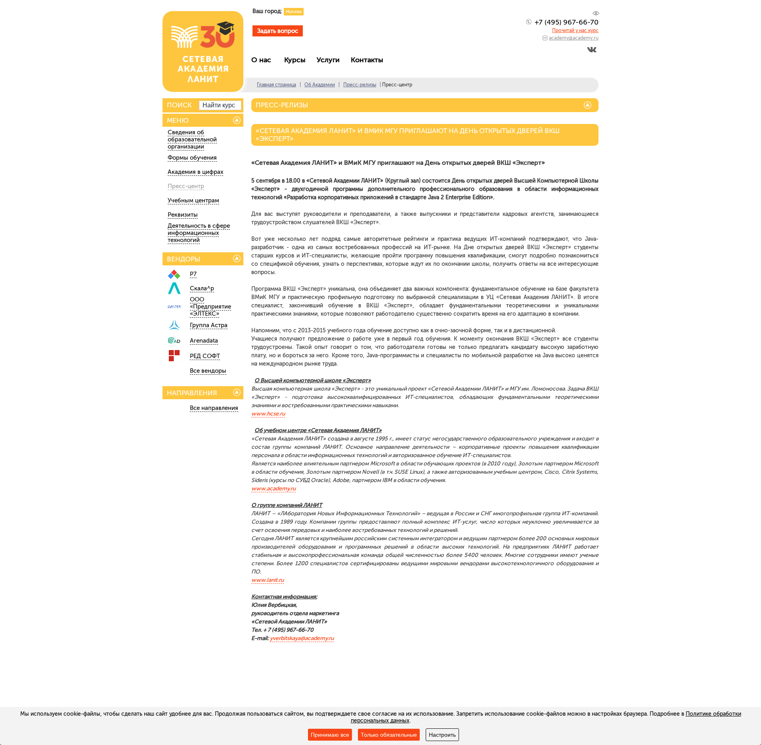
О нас (264, 59)
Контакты (369, 59)
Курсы (297, 59)
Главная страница (276, 85)
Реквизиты (183, 214)
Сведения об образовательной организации (192, 139)
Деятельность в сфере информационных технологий (199, 233)
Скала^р (202, 288)
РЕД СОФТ (205, 356)
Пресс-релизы (359, 85)
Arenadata (204, 340)
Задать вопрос (277, 30)
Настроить (442, 735)
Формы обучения (192, 157)
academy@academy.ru (573, 38)
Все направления (214, 408)
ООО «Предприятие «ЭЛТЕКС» (210, 306)
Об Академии (319, 85)
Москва (294, 11)
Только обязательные (389, 735)
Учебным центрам (193, 200)
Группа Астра (209, 325)
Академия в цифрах (195, 171)
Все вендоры (208, 370)
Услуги (330, 59)
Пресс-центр (186, 186)
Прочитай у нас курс (575, 30)
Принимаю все (330, 735)
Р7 (193, 274)
